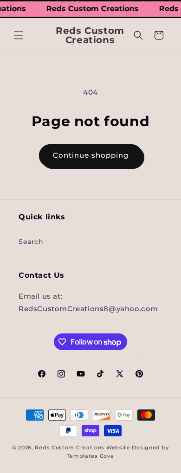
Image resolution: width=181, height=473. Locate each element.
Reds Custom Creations (69, 447)
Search (31, 241)
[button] (18, 35)
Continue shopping (91, 155)
